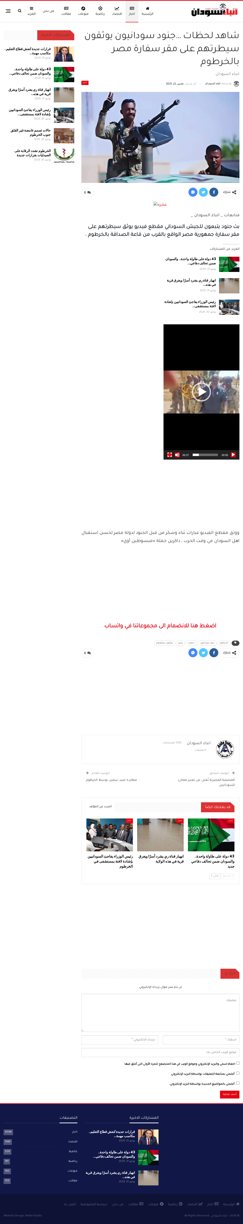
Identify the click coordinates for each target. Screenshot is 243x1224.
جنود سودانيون (207, 643)
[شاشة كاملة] (169, 454)
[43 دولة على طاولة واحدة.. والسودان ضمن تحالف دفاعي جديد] (229, 264)
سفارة (191, 643)
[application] (201, 392)
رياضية (100, 14)
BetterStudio (33, 1216)
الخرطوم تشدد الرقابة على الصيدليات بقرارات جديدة (32, 152)
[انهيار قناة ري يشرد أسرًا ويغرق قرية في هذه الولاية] (229, 285)
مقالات (66, 14)
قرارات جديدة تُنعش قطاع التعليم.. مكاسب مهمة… (27, 50)
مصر (180, 643)
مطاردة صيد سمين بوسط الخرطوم (111, 780)
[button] (201, 391)
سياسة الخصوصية (94, 1204)
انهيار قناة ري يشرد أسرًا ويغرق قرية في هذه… (191, 282)
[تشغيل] (233, 454)
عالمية (73, 1151)
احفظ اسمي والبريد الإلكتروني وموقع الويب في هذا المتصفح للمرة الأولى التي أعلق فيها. (179, 1064)
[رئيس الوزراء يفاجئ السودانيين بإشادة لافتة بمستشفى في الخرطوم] (229, 307)
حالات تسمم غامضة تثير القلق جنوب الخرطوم (31, 132)
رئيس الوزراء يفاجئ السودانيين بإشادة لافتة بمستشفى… (190, 303)
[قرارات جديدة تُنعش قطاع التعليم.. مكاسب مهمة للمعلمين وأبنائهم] (64, 54)
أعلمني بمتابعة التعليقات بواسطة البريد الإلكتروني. (202, 1074)
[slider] (205, 455)
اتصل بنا (70, 1204)
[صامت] (177, 454)
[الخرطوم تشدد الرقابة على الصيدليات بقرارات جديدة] (64, 156)
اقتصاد (117, 14)
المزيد (31, 14)
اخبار (132, 14)
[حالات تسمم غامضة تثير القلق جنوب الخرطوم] (64, 135)
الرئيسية (147, 14)
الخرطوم (224, 643)
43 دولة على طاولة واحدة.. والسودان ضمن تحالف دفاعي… (190, 261)
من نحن (48, 11)
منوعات (83, 14)
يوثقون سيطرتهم (164, 643)
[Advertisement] (160, 493)
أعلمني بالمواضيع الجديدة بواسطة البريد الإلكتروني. (201, 1084)
